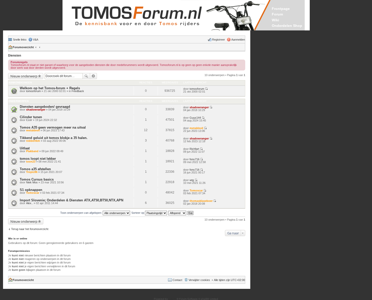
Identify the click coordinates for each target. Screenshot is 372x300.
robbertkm (33, 140)
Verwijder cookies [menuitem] (199, 279)
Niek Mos (32, 182)
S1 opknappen (31, 190)
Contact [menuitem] (177, 279)
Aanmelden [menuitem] (238, 39)
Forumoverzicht (23, 47)
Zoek (86, 76)
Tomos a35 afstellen (35, 169)
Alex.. (29, 203)
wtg (192, 180)
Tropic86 (31, 171)
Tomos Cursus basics (37, 179)
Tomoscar (32, 192)
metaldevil (33, 130)
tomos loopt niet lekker (38, 159)
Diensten (14, 55)
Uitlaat (25, 148)
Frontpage (281, 9)
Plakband (32, 151)
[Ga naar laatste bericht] (206, 88)
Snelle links (20, 39)
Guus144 (195, 117)
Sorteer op (138, 212)
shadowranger (35, 109)
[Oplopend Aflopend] (177, 212)
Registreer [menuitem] (218, 39)
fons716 (194, 159)
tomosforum (33, 91)
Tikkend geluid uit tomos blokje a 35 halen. (54, 138)
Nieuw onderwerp (23, 76)
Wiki (275, 20)
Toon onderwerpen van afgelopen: (81, 212)
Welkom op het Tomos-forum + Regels (50, 88)
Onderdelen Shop (287, 26)
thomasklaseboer (201, 200)
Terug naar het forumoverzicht (29, 229)
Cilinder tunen (31, 117)
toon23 (30, 161)
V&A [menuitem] (35, 39)
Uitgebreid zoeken (93, 76)
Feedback (78, 91)
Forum (277, 14)
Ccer (29, 119)
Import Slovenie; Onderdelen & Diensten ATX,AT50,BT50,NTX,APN (71, 200)
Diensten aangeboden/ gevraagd (45, 107)
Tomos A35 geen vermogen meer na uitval (53, 127)
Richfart (194, 148)
